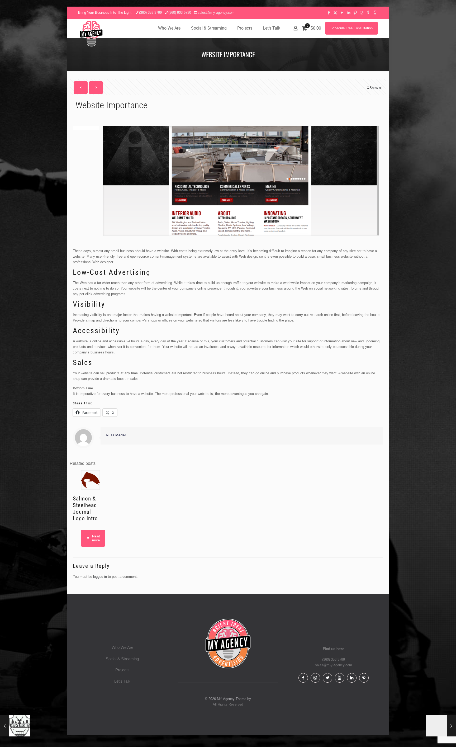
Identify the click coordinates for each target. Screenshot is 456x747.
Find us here (333, 648)
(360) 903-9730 (179, 13)
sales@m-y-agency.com (216, 13)
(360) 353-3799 (150, 13)
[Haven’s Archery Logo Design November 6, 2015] (15, 725)
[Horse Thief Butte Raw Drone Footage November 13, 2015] (441, 725)
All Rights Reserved (228, 704)
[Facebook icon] (329, 12)
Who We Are (122, 647)
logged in (100, 577)
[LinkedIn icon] (348, 12)
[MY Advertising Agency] (91, 33)
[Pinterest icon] (355, 12)
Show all (375, 88)
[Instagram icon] (362, 12)
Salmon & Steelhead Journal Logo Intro (85, 508)
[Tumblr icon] (368, 12)
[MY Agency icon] (375, 12)
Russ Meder (116, 435)
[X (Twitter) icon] (335, 12)
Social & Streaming (122, 658)
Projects (122, 670)
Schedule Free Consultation (351, 28)
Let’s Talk (122, 681)
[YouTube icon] (342, 12)
